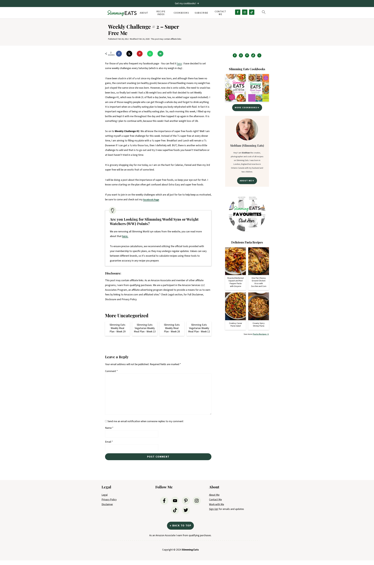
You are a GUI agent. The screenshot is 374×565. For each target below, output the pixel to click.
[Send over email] (161, 54)
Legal (105, 495)
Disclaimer (107, 504)
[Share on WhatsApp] (151, 54)
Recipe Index (160, 13)
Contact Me (220, 13)
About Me (214, 495)
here (179, 63)
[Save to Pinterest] (141, 54)
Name (109, 428)
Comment (111, 371)
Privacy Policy (109, 499)
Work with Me (216, 504)
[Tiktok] (175, 510)
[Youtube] (175, 501)
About (144, 13)
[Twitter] (186, 510)
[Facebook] (164, 501)
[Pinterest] (186, 501)
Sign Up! (213, 509)
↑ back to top (180, 525)
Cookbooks (181, 13)
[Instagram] (197, 501)
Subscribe (201, 13)
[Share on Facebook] (120, 54)
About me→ (247, 180)
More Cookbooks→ (247, 107)
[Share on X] (130, 54)
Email (109, 442)
